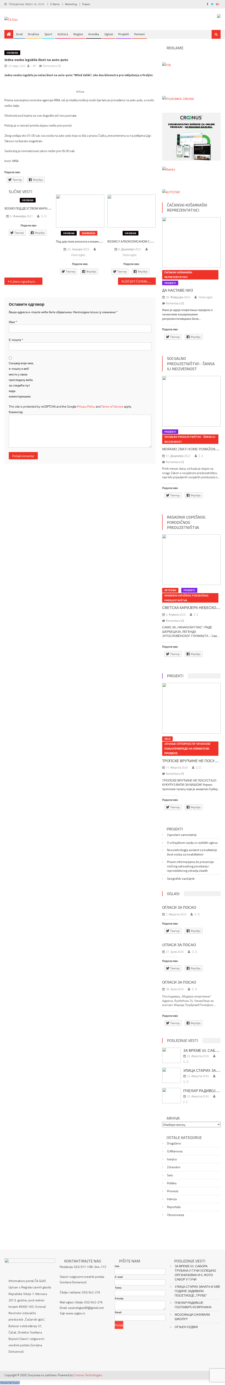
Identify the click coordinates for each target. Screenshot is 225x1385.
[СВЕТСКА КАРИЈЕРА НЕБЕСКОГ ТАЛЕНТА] (191, 559)
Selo (167, 739)
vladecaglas (78, 255)
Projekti (123, 34)
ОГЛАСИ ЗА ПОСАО (179, 907)
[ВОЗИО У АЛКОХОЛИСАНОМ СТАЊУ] (131, 211)
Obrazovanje (175, 1215)
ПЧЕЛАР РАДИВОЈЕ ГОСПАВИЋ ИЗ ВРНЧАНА (193, 1304)
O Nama (55, 4)
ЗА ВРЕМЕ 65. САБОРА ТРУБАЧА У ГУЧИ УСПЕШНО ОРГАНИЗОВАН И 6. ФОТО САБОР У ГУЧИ (195, 1273)
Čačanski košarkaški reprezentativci (187, 207)
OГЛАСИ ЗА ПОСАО (179, 944)
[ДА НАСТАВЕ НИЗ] (191, 242)
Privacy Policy (86, 406)
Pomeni (139, 34)
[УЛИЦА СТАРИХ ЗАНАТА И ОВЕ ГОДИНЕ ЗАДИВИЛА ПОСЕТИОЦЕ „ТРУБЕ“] (171, 1075)
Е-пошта (16, 339)
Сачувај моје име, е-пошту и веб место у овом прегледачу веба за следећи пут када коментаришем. (21, 380)
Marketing (71, 4)
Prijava (86, 4)
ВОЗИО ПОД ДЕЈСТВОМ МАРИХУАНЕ (30, 208)
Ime (117, 1266)
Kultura (63, 34)
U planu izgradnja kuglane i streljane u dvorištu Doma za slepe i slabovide (26, 281)
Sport (48, 34)
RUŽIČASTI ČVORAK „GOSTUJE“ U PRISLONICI (139, 281)
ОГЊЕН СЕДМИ (186, 1327)
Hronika (93, 34)
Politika (171, 1183)
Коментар (16, 412)
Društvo (33, 34)
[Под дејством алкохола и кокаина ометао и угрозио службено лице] (80, 211)
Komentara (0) (52, 66)
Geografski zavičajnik (181, 878)
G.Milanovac (175, 1151)
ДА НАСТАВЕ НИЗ (177, 290)
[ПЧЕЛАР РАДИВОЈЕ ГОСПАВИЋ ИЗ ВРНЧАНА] (171, 1095)
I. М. (33, 66)
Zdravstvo (173, 1167)
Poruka (119, 1298)
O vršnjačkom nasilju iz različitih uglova (192, 843)
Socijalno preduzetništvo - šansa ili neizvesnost (191, 363)
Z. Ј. (201, 456)
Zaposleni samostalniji (181, 835)
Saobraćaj (88, 233)
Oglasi (108, 34)
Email (118, 1312)
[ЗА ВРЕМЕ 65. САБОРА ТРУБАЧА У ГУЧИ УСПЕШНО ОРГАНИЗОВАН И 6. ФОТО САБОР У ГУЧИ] (171, 1055)
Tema (118, 1287)
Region (78, 34)
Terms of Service (112, 406)
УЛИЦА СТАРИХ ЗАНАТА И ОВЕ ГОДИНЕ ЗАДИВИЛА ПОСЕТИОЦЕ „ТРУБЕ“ (197, 1291)
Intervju (170, 590)
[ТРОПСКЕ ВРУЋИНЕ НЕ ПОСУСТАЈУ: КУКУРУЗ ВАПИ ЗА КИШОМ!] (191, 708)
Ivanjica (172, 1159)
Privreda (172, 1191)
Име (13, 322)
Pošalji (119, 1325)
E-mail (119, 1277)
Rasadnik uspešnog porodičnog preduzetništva (186, 522)
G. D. (44, 216)
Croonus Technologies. (88, 1375)
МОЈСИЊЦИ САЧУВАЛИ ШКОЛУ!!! (192, 1316)
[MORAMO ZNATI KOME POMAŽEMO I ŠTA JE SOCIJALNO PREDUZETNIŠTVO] (191, 401)
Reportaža (174, 1207)
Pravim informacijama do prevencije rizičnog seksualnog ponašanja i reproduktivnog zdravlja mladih (190, 866)
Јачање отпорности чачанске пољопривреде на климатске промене (187, 748)
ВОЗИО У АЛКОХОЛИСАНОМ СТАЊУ (132, 241)
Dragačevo (174, 1143)
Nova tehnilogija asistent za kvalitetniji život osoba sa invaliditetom (192, 852)
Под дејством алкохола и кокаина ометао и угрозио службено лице (100, 241)
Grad (19, 34)
